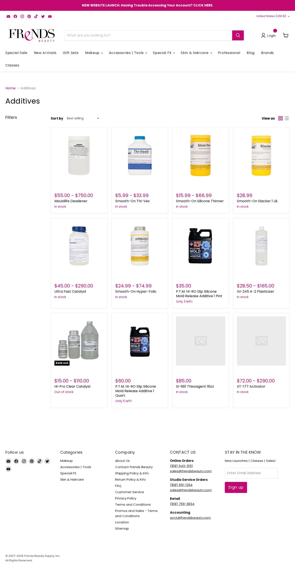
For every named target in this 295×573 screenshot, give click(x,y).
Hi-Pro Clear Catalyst (72, 386)
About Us (122, 460)
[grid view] (281, 118)
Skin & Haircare (195, 52)
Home (10, 88)
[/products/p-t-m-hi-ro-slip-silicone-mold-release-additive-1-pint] (200, 246)
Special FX (163, 52)
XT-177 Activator (251, 386)
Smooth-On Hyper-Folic (136, 291)
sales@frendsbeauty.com (191, 471)
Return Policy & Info (130, 479)
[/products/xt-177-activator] (261, 341)
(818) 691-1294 (181, 485)
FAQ (118, 485)
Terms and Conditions (133, 504)
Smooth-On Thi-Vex (132, 201)
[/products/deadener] (79, 155)
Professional (229, 52)
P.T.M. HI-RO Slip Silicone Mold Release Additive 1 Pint (199, 293)
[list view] (287, 118)
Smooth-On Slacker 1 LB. (257, 201)
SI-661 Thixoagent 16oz (195, 386)
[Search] (238, 35)
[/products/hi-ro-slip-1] (140, 341)
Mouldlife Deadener (70, 201)
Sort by (57, 118)
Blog (251, 52)
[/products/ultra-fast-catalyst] (79, 246)
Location (122, 522)
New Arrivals (45, 52)
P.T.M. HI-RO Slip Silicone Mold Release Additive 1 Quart (135, 391)
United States (271, 16)
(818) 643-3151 (181, 466)
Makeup (92, 52)
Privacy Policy (125, 498)
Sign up (236, 487)
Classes (12, 65)
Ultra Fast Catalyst (70, 291)
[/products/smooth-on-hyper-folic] (140, 246)
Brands (267, 52)
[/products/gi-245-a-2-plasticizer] (261, 246)
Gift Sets (71, 52)
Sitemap (122, 528)
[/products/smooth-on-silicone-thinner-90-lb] (200, 155)
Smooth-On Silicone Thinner (200, 201)
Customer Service (129, 492)
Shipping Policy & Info (132, 473)
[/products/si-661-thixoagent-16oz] (200, 341)
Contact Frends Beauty (134, 467)
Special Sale (16, 52)
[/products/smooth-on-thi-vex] (140, 155)
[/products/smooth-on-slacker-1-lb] (261, 155)
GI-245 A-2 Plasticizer (255, 291)
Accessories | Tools (127, 52)
